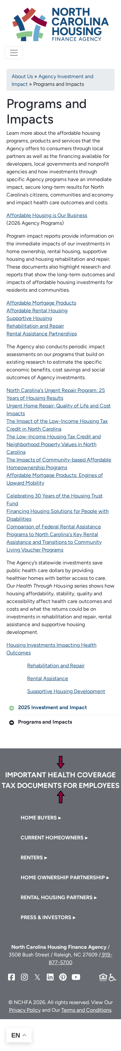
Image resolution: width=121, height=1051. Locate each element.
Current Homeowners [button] (52, 838)
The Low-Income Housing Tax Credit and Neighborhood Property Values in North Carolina (53, 444)
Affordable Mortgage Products (41, 303)
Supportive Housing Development (66, 691)
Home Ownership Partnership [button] (63, 877)
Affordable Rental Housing (36, 310)
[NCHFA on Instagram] (24, 977)
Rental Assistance (47, 678)
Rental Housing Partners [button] (57, 897)
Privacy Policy (25, 1010)
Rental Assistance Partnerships (41, 334)
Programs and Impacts (45, 722)
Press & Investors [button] (46, 917)
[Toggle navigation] (14, 52)
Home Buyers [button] (39, 818)
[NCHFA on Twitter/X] (37, 977)
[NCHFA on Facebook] (11, 977)
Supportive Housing (29, 318)
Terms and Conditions (86, 1010)
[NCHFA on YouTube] (76, 977)
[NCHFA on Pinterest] (63, 977)
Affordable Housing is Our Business (46, 215)
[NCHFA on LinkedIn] (50, 977)
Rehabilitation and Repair (35, 326)
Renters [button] (32, 858)
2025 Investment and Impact (52, 707)
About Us (22, 76)
